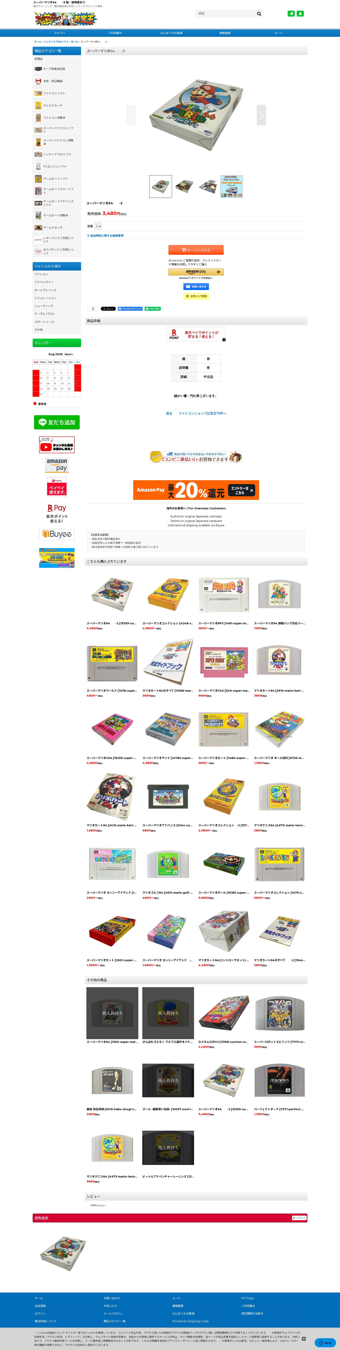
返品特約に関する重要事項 (106, 235)
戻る (169, 413)
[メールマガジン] (291, 14)
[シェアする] (93, 309)
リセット (301, 1217)
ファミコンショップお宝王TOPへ (202, 413)
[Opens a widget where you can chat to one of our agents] (325, 1343)
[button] (131, 115)
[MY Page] (300, 14)
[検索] (259, 14)
